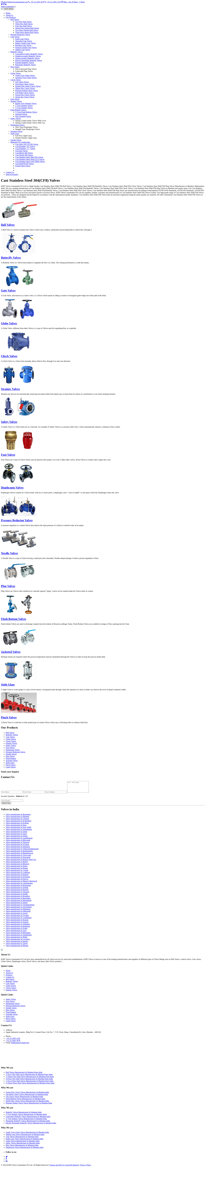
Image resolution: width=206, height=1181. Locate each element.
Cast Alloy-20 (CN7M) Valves (26, 144)
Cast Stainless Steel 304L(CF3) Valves (29, 159)
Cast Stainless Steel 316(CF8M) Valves (30, 162)
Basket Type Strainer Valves (25, 103)
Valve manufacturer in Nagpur (17, 922)
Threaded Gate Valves (23, 41)
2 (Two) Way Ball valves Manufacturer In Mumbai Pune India (29, 1074)
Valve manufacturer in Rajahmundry (19, 851)
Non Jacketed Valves (23, 116)
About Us (9, 15)
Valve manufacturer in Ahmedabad (19, 829)
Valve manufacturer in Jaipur (16, 832)
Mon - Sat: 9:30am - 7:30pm (74, 2)
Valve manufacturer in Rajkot (17, 862)
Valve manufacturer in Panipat (17, 875)
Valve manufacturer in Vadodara (18, 924)
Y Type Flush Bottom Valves (26, 112)
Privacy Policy (85, 1165)
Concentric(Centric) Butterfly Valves (29, 54)
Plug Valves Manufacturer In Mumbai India (22, 1145)
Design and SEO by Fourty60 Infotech (64, 1165)
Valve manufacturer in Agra (16, 931)
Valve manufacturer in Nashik (17, 887)
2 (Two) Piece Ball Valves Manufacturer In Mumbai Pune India (29, 1081)
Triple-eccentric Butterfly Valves (27, 58)
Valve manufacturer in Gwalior (17, 915)
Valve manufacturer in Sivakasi (17, 844)
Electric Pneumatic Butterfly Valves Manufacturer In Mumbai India (31, 1123)
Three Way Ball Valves (24, 24)
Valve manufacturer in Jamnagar (18, 847)
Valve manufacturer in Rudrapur (18, 926)
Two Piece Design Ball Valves (26, 30)
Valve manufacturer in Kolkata (17, 823)
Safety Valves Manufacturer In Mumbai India (23, 1143)
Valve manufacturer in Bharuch (17, 864)
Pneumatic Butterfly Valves (25, 65)
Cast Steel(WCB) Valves (24, 164)
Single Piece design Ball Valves (27, 28)
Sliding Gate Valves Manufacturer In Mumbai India (25, 1134)
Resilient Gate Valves (23, 45)
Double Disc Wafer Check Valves (28, 86)
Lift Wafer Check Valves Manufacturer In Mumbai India (27, 1094)
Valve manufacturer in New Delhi (18, 827)
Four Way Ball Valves (23, 26)
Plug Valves (14, 67)
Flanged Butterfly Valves (24, 63)
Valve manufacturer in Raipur (17, 868)
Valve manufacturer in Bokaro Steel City (21, 860)
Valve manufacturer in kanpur (17, 941)
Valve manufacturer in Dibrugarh (18, 911)
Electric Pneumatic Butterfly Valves (28, 60)
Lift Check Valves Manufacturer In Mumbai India (24, 1097)
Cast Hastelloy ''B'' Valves (25, 146)
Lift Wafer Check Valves (24, 93)
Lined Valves (11, 767)
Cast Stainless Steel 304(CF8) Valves (29, 157)
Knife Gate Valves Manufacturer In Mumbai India (24, 1139)
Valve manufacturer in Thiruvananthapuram (22, 849)
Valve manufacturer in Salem (16, 836)
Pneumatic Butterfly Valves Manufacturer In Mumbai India (28, 1121)
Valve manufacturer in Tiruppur (17, 842)
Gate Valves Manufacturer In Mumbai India (22, 1137)
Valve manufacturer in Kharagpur (18, 885)
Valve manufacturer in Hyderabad (18, 821)
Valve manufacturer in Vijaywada (18, 855)
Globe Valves (15, 73)
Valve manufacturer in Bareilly (17, 890)
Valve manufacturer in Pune (16, 825)
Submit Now (6, 803)
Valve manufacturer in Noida (16, 928)
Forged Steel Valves (22, 166)
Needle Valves (15, 140)
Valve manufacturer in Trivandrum (19, 907)
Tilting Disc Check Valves (25, 88)
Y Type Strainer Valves (24, 108)
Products (9, 975)
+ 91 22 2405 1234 (13, 1038)
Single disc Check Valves (24, 97)
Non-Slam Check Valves (24, 84)
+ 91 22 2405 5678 (13, 1040)
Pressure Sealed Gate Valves (26, 47)
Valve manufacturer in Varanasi (17, 892)
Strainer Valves (16, 101)
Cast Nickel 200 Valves (24, 155)
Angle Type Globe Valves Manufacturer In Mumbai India (27, 1132)
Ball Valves (14, 20)
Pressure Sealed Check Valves (26, 91)
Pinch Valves (9, 717)
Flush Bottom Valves (18, 110)
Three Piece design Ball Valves (27, 32)
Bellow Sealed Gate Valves (25, 43)
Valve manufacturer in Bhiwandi (18, 840)
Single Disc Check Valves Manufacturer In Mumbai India (27, 1101)
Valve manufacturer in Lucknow (18, 939)
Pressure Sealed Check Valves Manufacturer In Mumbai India (29, 1103)
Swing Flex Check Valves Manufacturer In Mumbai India (27, 1092)
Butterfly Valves (16, 52)
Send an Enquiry (12, 174)
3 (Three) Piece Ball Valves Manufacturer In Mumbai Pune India (30, 1083)
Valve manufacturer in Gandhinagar (19, 838)
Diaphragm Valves (17, 125)
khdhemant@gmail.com (20, 1043)
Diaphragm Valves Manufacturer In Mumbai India (24, 1147)
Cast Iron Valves (21, 151)
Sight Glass (14, 134)
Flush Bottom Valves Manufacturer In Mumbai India (25, 1099)
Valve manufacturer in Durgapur (18, 877)
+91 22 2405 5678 (37, 2)
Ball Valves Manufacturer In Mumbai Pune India (24, 1072)
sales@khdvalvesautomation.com (15, 2)
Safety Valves (15, 118)
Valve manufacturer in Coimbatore (19, 918)
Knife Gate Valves (22, 39)
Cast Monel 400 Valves (24, 153)
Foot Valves (14, 99)
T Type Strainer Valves (24, 106)
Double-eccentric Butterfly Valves (28, 56)
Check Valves (15, 80)
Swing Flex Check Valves (25, 95)
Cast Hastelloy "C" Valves (25, 149)
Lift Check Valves (22, 82)
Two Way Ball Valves (23, 22)
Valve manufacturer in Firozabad (18, 857)
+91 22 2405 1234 (53, 2)
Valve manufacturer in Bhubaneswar (19, 853)
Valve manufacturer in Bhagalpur (18, 933)
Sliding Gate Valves (22, 50)
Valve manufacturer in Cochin (17, 870)
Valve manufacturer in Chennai (17, 819)
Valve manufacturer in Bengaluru (18, 814)
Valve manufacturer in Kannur (17, 920)
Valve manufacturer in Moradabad (18, 900)
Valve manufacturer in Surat (16, 834)
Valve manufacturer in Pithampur (18, 909)
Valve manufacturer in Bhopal (17, 946)
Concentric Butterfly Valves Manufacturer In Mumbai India (28, 1117)
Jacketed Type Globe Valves (26, 78)
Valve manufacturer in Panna (16, 866)
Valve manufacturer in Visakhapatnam (20, 905)
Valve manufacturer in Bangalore (18, 898)
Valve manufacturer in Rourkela (18, 896)
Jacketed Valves (21, 114)
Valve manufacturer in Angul (16, 913)
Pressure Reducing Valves (20, 35)
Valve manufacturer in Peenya (17, 879)
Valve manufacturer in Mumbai (17, 817)
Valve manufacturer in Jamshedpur (19, 935)
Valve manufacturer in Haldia (17, 894)
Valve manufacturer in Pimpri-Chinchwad (21, 881)
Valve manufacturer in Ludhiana (18, 872)
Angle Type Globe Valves (25, 75)
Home (8, 13)
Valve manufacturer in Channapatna (19, 883)
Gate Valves (15, 37)
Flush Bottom (11, 758)
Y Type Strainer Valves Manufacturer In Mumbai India (26, 1119)
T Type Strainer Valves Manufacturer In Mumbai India (26, 1114)
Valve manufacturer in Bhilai (16, 937)
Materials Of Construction (20, 142)
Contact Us (10, 172)
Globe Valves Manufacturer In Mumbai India (23, 1141)
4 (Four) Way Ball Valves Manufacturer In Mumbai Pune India (29, 1079)
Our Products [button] (11, 17)
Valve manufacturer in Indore (17, 903)
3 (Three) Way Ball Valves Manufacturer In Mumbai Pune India (30, 1077)
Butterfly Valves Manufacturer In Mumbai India (24, 1112)
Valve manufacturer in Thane (17, 943)
